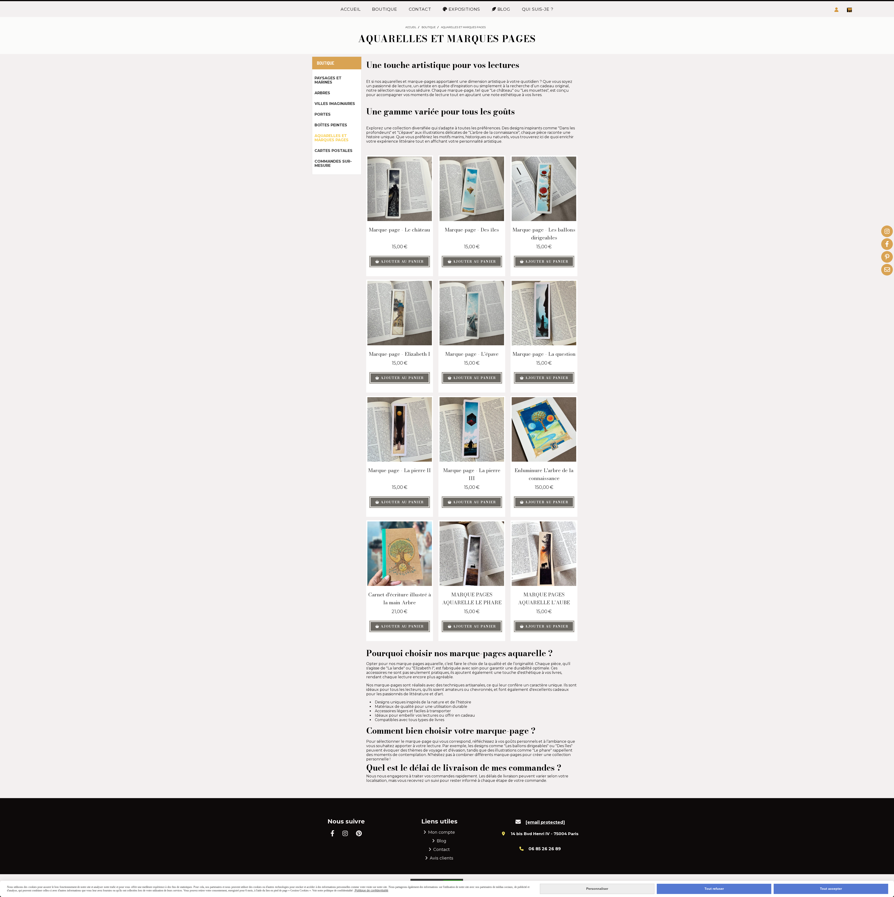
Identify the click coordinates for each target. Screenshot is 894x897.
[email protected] (545, 822)
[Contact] (887, 269)
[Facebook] (887, 244)
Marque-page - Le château (399, 230)
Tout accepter (831, 888)
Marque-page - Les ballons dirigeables (544, 234)
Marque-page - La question (544, 354)
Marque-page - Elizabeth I (399, 354)
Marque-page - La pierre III (471, 474)
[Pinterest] (887, 257)
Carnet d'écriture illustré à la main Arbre (399, 598)
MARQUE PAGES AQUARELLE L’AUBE (544, 598)
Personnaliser (597, 888)
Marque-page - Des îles (472, 230)
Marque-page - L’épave (471, 354)
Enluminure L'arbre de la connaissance (544, 474)
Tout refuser (714, 888)
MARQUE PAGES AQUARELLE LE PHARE (471, 598)
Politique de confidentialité (371, 890)
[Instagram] (887, 231)
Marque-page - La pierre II (399, 470)
